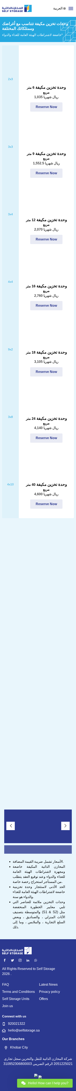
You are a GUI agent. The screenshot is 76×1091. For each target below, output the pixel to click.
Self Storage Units (15, 999)
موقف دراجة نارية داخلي (38, 758)
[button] (70, 8)
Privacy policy (49, 991)
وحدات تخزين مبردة (38, 718)
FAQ (5, 984)
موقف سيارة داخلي (38, 799)
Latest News (48, 984)
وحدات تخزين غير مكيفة (38, 678)
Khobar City (19, 1047)
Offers (43, 999)
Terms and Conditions (18, 991)
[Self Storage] (17, 8)
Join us (7, 1006)
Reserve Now (46, 107)
